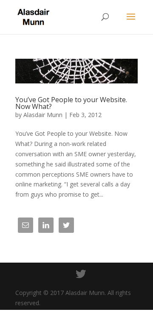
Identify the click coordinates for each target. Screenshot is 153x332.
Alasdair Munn (42, 115)
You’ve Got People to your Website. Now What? (71, 103)
